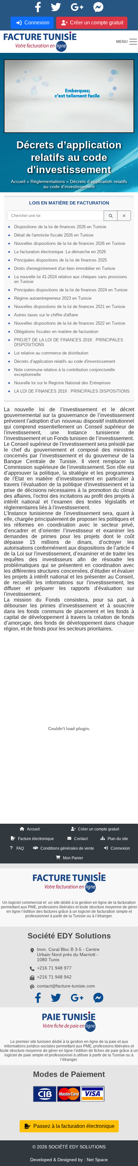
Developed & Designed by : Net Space (69, 1159)
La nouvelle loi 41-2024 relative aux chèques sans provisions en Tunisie (70, 279)
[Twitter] (56, 7)
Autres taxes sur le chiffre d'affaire (46, 314)
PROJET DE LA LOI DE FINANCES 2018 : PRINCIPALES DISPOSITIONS (68, 342)
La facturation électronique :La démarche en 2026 (60, 251)
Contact (81, 839)
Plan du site (118, 839)
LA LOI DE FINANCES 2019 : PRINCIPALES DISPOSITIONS (72, 391)
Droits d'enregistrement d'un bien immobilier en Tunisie (64, 268)
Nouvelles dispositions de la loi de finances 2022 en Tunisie (69, 323)
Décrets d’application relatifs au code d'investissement (64, 361)
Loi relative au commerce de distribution (51, 353)
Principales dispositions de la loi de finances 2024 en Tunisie (70, 289)
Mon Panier (73, 858)
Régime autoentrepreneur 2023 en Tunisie (52, 298)
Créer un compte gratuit (98, 829)
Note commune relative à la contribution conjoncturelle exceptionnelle (64, 372)
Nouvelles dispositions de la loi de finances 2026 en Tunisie (69, 243)
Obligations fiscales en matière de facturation (56, 331)
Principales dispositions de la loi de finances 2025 (60, 260)
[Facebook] (38, 7)
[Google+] (77, 7)
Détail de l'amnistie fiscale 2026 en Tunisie (53, 235)
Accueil (18, 181)
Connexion (120, 848)
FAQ (20, 848)
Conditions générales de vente (67, 848)
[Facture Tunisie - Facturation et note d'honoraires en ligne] (40, 41)
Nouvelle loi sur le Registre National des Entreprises (62, 382)
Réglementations (47, 181)
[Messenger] (98, 7)
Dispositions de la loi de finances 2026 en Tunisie (60, 226)
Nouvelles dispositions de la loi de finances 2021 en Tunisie (69, 306)
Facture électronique (36, 839)
